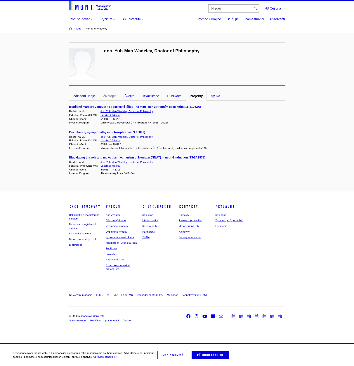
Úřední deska (150, 220)
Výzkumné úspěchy (117, 225)
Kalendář (220, 214)
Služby (146, 237)
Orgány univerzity (189, 225)
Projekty (196, 96)
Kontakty (184, 214)
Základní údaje (84, 96)
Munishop (172, 294)
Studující (233, 19)
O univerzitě (156, 207)
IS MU (99, 294)
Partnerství (148, 231)
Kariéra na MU (150, 225)
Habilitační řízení (115, 259)
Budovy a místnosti (190, 237)
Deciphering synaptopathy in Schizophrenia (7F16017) (107, 132)
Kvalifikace (151, 96)
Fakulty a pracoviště (190, 220)
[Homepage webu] (90, 5)
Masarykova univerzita (91, 315)
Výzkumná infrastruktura (120, 237)
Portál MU (127, 294)
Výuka (215, 96)
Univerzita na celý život (82, 239)
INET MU (112, 294)
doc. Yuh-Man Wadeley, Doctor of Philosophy (126, 111)
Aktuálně (225, 207)
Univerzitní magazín (80, 294)
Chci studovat (84, 207)
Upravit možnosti (103, 356)
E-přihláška (75, 244)
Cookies (127, 320)
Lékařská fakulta (110, 115)
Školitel (129, 96)
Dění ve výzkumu (116, 220)
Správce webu (77, 320)
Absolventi (277, 19)
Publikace (174, 96)
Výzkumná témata (116, 231)
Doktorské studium (80, 233)
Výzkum (113, 207)
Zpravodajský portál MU (229, 220)
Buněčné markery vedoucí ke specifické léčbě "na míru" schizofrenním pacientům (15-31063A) (135, 106)
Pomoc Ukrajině (209, 19)
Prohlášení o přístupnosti (104, 320)
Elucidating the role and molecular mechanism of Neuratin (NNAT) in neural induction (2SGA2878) (137, 157)
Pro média (221, 225)
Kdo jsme (147, 214)
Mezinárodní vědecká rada (121, 242)
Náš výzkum (113, 214)
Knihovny (184, 231)
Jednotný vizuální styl (194, 294)
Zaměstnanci (254, 19)
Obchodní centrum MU (150, 294)
